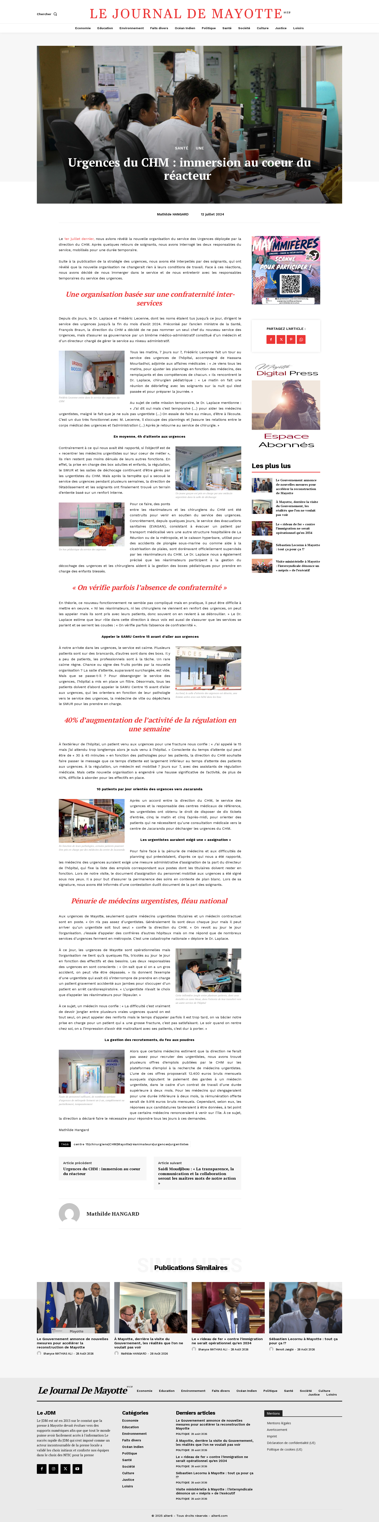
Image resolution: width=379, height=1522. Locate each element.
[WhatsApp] (301, 339)
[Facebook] (270, 339)
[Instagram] (53, 1469)
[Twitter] (281, 339)
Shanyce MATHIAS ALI (57, 1353)
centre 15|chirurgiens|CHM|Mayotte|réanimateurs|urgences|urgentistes (131, 1144)
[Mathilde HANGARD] (69, 1213)
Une (200, 148)
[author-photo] (40, 1353)
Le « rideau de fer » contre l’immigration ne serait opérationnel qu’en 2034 (295, 528)
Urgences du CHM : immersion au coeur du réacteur (101, 1171)
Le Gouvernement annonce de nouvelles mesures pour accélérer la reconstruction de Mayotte (296, 486)
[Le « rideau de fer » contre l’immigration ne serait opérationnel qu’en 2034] (262, 528)
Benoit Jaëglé (285, 1349)
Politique (183, 1433)
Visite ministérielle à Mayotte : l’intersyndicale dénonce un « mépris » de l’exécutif (298, 565)
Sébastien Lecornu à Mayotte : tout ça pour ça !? (298, 547)
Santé (181, 148)
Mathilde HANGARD (173, 214)
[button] (48, 14)
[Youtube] (77, 1469)
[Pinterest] (291, 339)
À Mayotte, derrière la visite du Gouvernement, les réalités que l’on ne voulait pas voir (297, 508)
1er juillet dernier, (79, 239)
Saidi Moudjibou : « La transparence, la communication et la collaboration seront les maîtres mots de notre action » (197, 1176)
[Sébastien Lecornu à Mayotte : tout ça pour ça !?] (262, 547)
